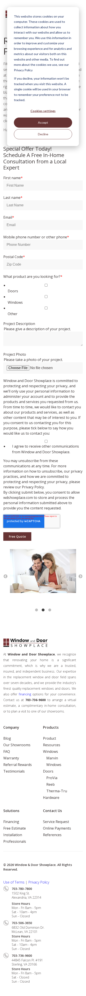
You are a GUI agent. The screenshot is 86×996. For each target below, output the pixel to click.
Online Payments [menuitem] (57, 828)
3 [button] (49, 610)
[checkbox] (43, 299)
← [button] (5, 576)
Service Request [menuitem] (56, 821)
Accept (43, 122)
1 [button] (36, 610)
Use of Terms (13, 882)
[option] (43, 571)
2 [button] (43, 610)
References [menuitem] (52, 834)
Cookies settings (43, 111)
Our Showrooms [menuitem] (16, 745)
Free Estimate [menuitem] (14, 828)
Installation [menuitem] (12, 834)
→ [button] (80, 576)
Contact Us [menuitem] (52, 810)
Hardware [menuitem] (51, 797)
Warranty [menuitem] (11, 758)
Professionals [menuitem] (14, 841)
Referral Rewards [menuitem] (17, 764)
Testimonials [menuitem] (14, 771)
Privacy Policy (39, 882)
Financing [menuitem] (11, 821)
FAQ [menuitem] (6, 751)
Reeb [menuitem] (50, 784)
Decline (43, 134)
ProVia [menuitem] (51, 777)
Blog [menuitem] (7, 738)
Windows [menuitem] (50, 751)
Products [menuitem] (51, 727)
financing (25, 694)
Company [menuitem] (11, 727)
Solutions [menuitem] (11, 810)
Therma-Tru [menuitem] (56, 791)
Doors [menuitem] (48, 771)
